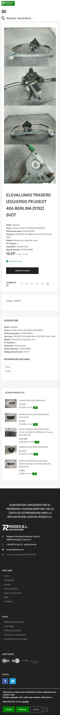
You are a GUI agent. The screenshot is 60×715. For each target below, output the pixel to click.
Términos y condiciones (15, 635)
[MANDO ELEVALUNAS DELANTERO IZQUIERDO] (11, 417)
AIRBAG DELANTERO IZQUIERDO (33, 447)
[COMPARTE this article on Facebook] (21, 284)
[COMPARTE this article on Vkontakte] (42, 284)
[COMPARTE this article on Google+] (31, 284)
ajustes (25, 701)
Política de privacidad (14, 622)
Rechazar (22, 709)
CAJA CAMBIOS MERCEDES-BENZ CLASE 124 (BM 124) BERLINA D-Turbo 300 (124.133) (35, 432)
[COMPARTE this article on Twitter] (26, 284)
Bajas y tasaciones (13, 593)
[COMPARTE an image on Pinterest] (37, 284)
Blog (6, 597)
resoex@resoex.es (15, 549)
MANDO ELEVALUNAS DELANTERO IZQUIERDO (34, 415)
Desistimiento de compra (15, 639)
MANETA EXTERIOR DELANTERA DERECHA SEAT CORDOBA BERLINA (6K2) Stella (35, 464)
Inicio (6, 576)
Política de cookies (12, 630)
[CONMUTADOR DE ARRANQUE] (11, 403)
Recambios (9, 580)
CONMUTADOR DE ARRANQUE (32, 400)
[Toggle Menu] (3, 12)
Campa (7, 584)
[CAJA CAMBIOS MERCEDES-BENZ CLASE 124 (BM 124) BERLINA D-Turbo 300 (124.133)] (11, 432)
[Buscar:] (28, 18)
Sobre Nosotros (11, 588)
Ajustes (36, 709)
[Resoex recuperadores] (14, 3)
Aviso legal (9, 626)
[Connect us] (5, 681)
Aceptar (9, 709)
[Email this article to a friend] (47, 284)
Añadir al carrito (22, 270)
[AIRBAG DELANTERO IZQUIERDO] (11, 450)
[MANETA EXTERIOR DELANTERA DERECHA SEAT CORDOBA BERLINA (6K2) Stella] (11, 464)
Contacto (8, 601)
